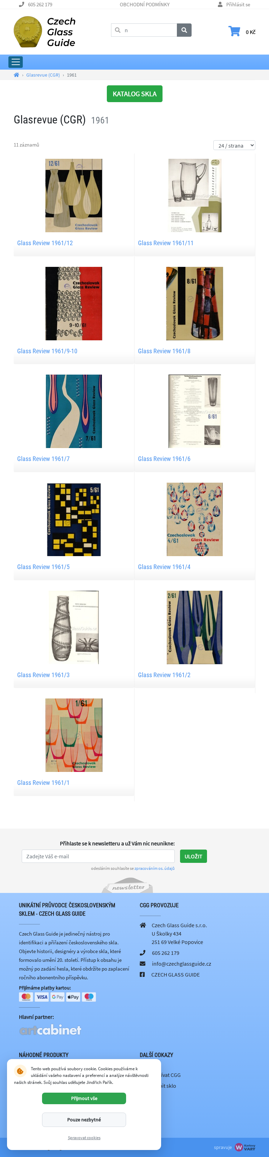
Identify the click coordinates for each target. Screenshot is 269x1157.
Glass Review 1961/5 (43, 566)
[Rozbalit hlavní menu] (15, 62)
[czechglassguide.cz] (44, 31)
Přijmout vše (84, 1098)
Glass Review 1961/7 (43, 458)
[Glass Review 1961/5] (74, 518)
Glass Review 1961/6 (164, 458)
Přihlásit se (238, 4)
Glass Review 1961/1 (43, 782)
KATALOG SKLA (135, 93)
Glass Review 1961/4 (164, 566)
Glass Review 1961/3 (43, 675)
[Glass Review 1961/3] (74, 626)
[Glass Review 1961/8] (195, 302)
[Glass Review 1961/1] (74, 734)
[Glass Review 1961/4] (195, 518)
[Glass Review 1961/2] (195, 626)
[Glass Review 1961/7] (74, 410)
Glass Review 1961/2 (164, 675)
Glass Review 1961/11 (166, 243)
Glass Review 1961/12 (45, 243)
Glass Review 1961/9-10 (47, 351)
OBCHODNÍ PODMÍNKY (145, 4)
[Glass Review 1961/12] (74, 194)
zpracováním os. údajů (154, 868)
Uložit (193, 856)
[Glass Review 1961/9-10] (74, 302)
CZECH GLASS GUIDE (175, 974)
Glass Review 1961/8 (164, 351)
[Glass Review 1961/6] (195, 410)
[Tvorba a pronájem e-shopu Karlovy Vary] (244, 1147)
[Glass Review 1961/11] (195, 194)
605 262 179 (40, 4)
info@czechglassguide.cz (181, 963)
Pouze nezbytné (84, 1119)
